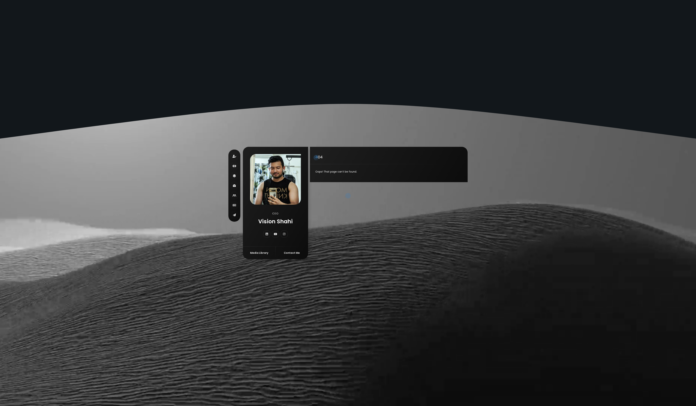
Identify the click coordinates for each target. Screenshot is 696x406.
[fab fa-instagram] (284, 234)
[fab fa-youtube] (275, 234)
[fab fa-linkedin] (266, 234)
